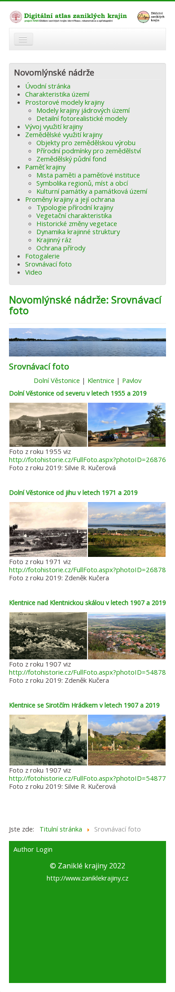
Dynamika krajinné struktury (78, 231)
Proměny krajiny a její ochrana (70, 199)
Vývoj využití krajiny (54, 126)
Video (33, 271)
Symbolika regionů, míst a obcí (82, 182)
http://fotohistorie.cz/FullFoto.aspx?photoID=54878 (87, 671)
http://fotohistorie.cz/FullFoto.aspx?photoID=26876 (87, 459)
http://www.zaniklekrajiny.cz (87, 877)
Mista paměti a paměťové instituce (88, 174)
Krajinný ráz (53, 239)
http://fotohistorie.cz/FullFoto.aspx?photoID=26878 (87, 569)
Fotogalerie (42, 255)
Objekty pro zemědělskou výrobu (86, 142)
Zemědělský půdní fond (71, 158)
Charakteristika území (57, 93)
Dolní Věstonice (57, 380)
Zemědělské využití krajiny (63, 134)
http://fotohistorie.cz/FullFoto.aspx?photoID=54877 (87, 778)
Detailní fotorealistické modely (81, 118)
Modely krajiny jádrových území (83, 110)
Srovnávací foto (48, 263)
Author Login (32, 849)
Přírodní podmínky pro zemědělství (88, 150)
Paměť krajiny (45, 166)
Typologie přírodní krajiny (74, 207)
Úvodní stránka (47, 85)
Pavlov (131, 380)
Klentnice (101, 380)
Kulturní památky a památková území (91, 191)
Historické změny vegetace (76, 223)
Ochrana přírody (60, 247)
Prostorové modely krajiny (64, 102)
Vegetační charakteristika (74, 215)
